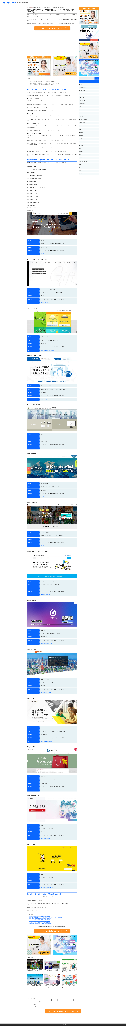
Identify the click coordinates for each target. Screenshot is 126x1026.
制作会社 (81, 135)
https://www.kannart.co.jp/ (46, 741)
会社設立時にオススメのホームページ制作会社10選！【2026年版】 (51, 970)
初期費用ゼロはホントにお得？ (75, 1006)
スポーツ (81, 110)
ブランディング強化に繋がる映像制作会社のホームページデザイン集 (34, 970)
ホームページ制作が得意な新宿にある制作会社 (39, 919)
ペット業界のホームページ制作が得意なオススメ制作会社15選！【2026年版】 (69, 970)
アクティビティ (82, 90)
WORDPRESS (82, 87)
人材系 (80, 126)
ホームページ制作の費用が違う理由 (53, 1006)
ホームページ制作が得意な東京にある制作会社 (39, 916)
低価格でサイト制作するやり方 (64, 1006)
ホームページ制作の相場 (31, 1006)
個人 (80, 129)
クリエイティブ (82, 100)
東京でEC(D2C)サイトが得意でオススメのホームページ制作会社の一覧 (44, 83)
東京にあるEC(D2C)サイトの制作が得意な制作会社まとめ (42, 84)
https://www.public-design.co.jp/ (47, 350)
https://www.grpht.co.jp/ (46, 790)
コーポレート (82, 103)
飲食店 (80, 174)
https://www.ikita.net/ (45, 545)
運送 (80, 170)
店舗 (80, 148)
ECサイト (81, 84)
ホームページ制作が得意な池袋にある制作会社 (39, 921)
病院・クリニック (83, 161)
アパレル (81, 94)
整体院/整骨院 (82, 158)
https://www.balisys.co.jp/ (46, 253)
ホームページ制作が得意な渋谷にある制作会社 (39, 922)
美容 (80, 164)
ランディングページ (83, 119)
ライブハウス (82, 116)
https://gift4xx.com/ (45, 302)
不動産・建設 (82, 122)
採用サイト (81, 151)
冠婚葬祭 (81, 132)
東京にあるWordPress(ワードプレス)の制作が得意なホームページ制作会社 (45, 917)
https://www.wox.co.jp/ (45, 594)
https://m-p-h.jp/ (44, 399)
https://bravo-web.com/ (45, 838)
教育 (80, 154)
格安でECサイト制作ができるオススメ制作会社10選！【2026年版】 (34, 985)
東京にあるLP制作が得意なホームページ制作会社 (40, 918)
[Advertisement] (52, 43)
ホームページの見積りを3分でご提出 (51, 28)
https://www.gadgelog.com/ (46, 643)
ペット (80, 113)
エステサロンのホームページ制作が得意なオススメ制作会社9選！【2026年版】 (51, 986)
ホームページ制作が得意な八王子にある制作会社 (40, 923)
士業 (80, 142)
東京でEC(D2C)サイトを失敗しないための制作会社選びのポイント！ (44, 81)
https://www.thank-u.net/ (46, 692)
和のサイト (81, 138)
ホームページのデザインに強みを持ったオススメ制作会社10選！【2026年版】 (69, 986)
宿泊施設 (81, 145)
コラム (80, 106)
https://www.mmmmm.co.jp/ (47, 887)
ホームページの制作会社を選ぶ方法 (41, 1006)
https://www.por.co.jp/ (45, 447)
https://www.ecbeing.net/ (46, 496)
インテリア (81, 97)
